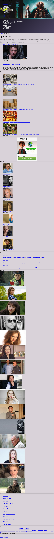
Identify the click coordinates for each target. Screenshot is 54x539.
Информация (8, 26)
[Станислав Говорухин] (8, 198)
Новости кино (7, 23)
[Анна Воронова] (8, 172)
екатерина (43, 528)
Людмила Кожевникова (8, 249)
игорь (49, 528)
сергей (27, 531)
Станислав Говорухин (8, 199)
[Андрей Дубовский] (8, 210)
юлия (52, 531)
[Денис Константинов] (12, 492)
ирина (51, 528)
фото (48, 531)
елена (46, 528)
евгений (39, 528)
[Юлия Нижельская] (12, 314)
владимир (31, 528)
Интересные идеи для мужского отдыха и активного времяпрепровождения (21, 134)
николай (17, 531)
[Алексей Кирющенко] (12, 418)
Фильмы (5, 25)
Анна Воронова (6, 174)
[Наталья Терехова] (13, 344)
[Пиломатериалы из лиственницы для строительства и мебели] (10, 95)
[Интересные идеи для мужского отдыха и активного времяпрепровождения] (10, 133)
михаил (10, 531)
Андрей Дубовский (7, 211)
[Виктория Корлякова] (13, 300)
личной (1, 531)
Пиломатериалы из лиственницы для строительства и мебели (18, 96)
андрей (15, 528)
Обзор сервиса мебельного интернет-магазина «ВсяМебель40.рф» (19, 84)
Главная (2, 33)
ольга (22, 531)
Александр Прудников (11, 64)
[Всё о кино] (6, 13)
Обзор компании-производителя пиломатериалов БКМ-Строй (18, 109)
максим (4, 531)
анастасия (11, 528)
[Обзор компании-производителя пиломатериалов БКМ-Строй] (10, 108)
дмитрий (35, 528)
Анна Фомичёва (6, 224)
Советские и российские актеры (13, 21)
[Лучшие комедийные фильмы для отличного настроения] (10, 120)
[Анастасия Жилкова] (12, 463)
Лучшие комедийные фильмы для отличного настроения (16, 122)
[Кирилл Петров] (12, 374)
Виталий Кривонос (7, 236)
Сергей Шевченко (7, 186)
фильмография (39, 531)
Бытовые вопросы (8, 28)
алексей (7, 528)
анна (18, 528)
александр (2, 528)
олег (19, 531)
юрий (1, 532)
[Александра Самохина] (12, 359)
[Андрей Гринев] (11, 388)
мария (7, 531)
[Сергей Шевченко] (8, 185)
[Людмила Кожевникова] (8, 248)
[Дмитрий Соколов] (12, 433)
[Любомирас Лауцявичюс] (13, 448)
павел (24, 531)
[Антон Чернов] (12, 285)
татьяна (30, 531)
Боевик (7, 27)
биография (24, 528)
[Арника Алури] (12, 329)
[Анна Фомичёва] (8, 223)
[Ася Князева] (12, 403)
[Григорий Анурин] (12, 477)
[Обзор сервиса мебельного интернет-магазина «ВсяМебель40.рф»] (10, 83)
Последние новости (9, 22)
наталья (13, 531)
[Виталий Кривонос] (8, 235)
